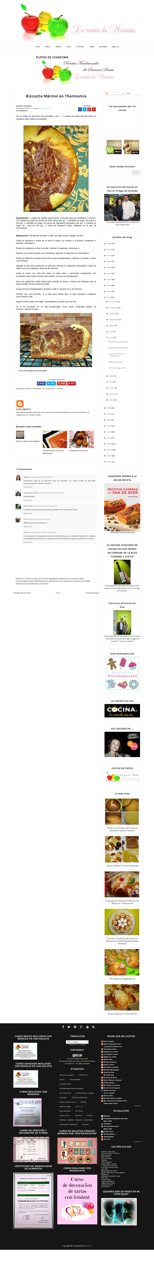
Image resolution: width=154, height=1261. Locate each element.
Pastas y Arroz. (64, 1115)
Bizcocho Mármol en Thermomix (117, 355)
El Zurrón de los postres (109, 1165)
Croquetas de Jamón (78, 450)
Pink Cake (104, 1178)
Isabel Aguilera (23, 409)
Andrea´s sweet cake (108, 1151)
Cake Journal (105, 1157)
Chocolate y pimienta (111, 1067)
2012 (109, 432)
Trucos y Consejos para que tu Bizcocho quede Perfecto (122, 829)
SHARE (42, 383)
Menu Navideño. (65, 1111)
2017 (109, 297)
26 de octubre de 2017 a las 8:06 (42, 532)
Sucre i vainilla (109, 1093)
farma (26, 532)
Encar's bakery (109, 1041)
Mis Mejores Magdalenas (122, 979)
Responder (28, 487)
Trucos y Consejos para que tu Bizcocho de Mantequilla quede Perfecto (122, 941)
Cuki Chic (107, 1139)
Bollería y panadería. (24, 106)
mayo (111, 376)
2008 (109, 456)
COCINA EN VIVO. (65, 1084)
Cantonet (104, 1160)
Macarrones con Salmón (118, 342)
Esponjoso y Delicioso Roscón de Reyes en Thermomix (122, 902)
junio (111, 337)
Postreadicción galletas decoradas (116, 1118)
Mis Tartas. (79, 1111)
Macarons (79, 1106)
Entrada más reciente (22, 593)
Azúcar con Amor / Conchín (110, 1153)
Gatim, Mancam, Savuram (113, 1080)
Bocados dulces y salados (113, 1098)
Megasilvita (105, 1174)
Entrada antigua (92, 593)
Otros (69, 47)
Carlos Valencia (106, 1162)
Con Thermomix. (49, 388)
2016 (109, 408)
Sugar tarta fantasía (107, 1181)
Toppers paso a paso (108, 1183)
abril (111, 382)
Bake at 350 (107, 1121)
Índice (92, 47)
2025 (109, 249)
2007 (109, 462)
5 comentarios (22, 111)
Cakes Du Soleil (106, 1158)
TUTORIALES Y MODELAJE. (68, 1124)
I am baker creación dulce (109, 1167)
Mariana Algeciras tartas (109, 1171)
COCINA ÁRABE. (74, 1080)
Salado (58, 47)
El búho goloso (109, 1083)
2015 (109, 414)
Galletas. (83, 1102)
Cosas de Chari (109, 1072)
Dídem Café (108, 1129)
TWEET (52, 383)
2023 (109, 261)
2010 (109, 444)
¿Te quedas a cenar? (111, 1054)
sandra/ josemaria (31, 493)
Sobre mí (115, 47)
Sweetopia (107, 1124)
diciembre (113, 302)
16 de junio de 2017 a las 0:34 (45, 506)
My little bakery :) (110, 1134)
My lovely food (109, 1075)
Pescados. (78, 1115)
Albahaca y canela (110, 1057)
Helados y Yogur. (65, 1106)
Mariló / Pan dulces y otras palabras (113, 1172)
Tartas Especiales (116, 362)
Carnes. (62, 1080)
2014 (109, 420)
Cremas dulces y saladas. (85, 1093)
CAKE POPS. (83, 1075)
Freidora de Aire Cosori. (67, 1102)
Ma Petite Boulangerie (111, 1070)
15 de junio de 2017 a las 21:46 (52, 493)
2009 (109, 450)
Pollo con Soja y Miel (117, 368)
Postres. (60, 388)
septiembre (114, 319)
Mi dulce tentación (110, 1062)
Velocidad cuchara (110, 1049)
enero (111, 400)
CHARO (26, 477)
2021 (109, 273)
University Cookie (107, 1185)
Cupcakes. (63, 1098)
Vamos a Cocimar (110, 1090)
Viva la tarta (105, 1186)
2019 (109, 285)
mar (25, 519)
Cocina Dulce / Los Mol (108, 1164)
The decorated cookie (111, 1126)
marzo (112, 388)
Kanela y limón (109, 1064)
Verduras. (85, 1124)
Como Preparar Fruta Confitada (122, 866)
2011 (109, 438)
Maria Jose (28, 506)
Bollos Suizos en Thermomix (122, 1014)
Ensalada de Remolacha (118, 348)
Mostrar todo (138, 1105)
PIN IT (72, 383)
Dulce (48, 47)
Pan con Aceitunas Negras (28, 441)
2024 (109, 255)
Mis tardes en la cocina (112, 1085)
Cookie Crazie (108, 1131)
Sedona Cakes (106, 1179)
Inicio (38, 47)
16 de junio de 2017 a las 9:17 (39, 519)
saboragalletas (109, 1136)
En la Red (80, 47)
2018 (109, 291)
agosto (112, 325)
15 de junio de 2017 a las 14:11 (42, 477)
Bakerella (107, 1116)
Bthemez (88, 1246)
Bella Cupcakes (106, 1155)
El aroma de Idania (110, 1077)
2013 (109, 426)
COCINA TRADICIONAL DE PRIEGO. (71, 1089)
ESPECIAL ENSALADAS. (79, 1098)
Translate (82, 1044)
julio (111, 332)
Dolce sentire (108, 1095)
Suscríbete (103, 47)
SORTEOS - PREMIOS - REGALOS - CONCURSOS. (76, 1120)
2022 (109, 267)
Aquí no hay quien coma (112, 1044)
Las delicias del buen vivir (113, 1046)
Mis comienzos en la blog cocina (115, 1101)
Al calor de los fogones (112, 1088)
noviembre (113, 308)
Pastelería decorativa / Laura (110, 1176)
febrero (112, 394)
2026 (109, 244)
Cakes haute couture (111, 1103)
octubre (112, 314)
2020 (109, 279)
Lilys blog (104, 1169)
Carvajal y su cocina (111, 1052)
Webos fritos (108, 1059)
